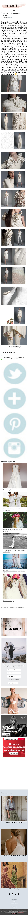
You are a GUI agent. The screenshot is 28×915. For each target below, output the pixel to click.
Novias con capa (8, 601)
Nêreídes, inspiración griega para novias (14, 571)
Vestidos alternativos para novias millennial (14, 551)
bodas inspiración (13, 607)
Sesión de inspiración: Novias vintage (13, 530)
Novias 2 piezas (8, 490)
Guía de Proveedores (14, 903)
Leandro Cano (12, 25)
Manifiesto (14, 901)
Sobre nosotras (14, 899)
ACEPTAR (14, 913)
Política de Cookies (21, 912)
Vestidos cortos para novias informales (12, 509)
